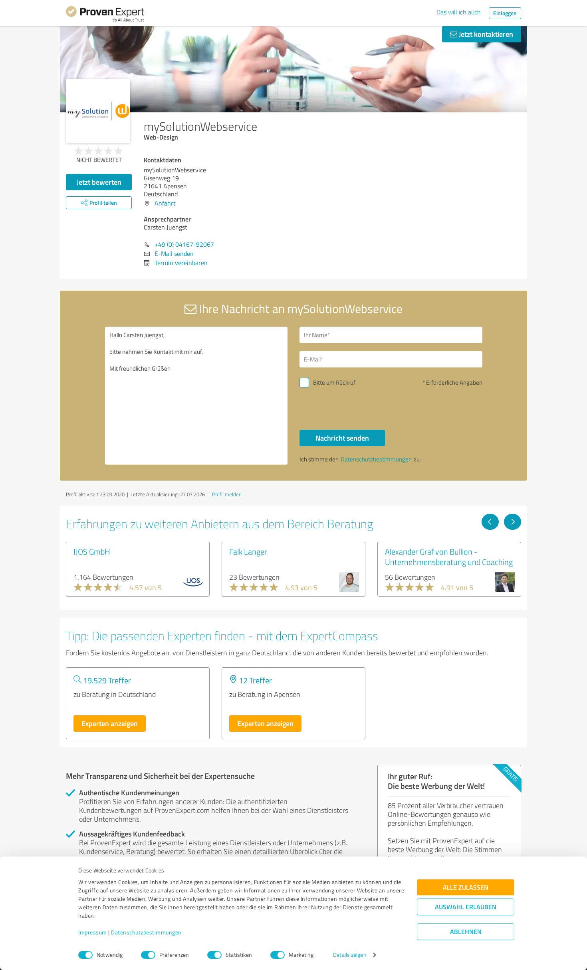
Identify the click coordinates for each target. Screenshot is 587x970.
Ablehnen (466, 931)
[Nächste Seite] (512, 522)
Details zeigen (349, 955)
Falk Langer (248, 551)
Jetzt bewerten (99, 182)
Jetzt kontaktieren (485, 34)
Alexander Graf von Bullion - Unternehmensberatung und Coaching (449, 556)
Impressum (92, 932)
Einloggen (505, 13)
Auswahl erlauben (465, 907)
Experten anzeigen (109, 723)
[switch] (148, 955)
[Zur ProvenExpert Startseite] (105, 15)
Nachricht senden (342, 438)
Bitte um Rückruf (334, 382)
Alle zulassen (465, 887)
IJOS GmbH (91, 551)
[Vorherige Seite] (490, 522)
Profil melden (227, 494)
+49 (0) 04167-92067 (184, 244)
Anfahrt (165, 203)
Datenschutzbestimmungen (146, 932)
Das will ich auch (458, 12)
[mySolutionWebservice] (98, 111)
